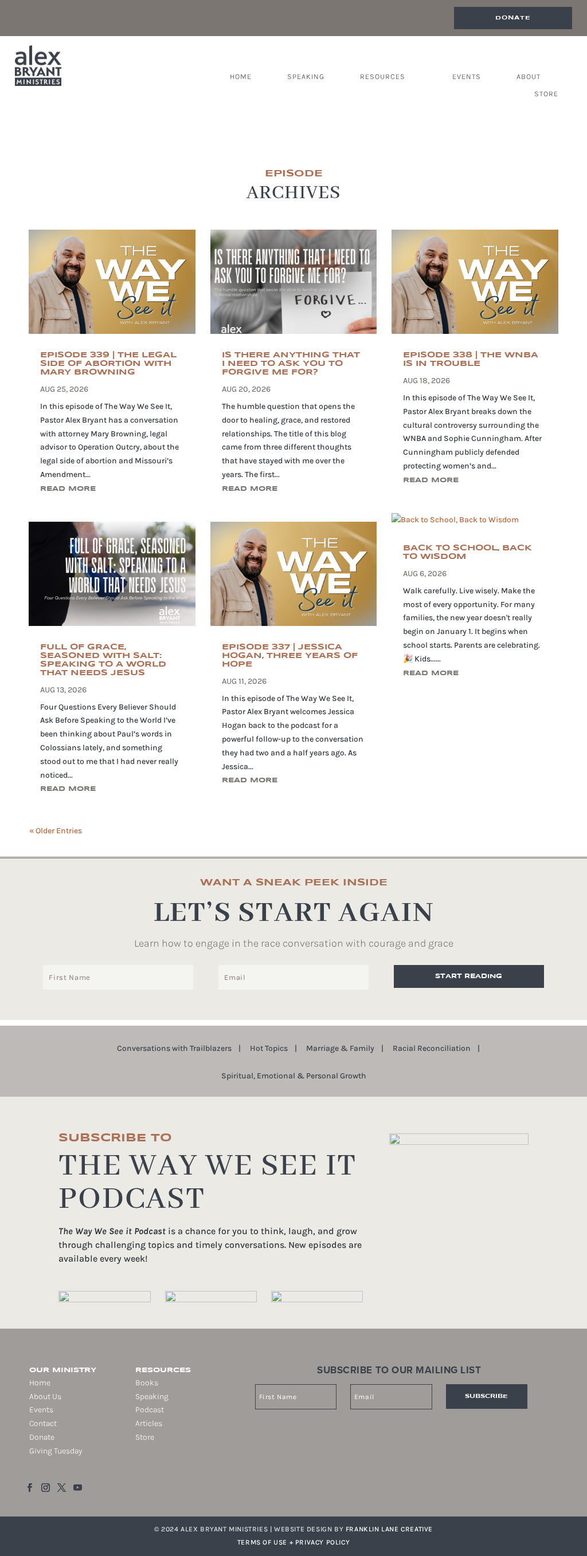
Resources (382, 77)
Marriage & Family (340, 1049)
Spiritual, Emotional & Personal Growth (293, 1076)
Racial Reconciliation (432, 1049)
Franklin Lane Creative (389, 1529)
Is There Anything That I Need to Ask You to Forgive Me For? (291, 363)
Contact (43, 1423)
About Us (45, 1396)
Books (146, 1383)
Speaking (305, 77)
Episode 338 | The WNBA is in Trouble (470, 359)
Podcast (149, 1410)
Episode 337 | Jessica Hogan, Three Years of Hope (290, 655)
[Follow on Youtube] (77, 1487)
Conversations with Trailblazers (174, 1049)
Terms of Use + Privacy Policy (293, 1542)
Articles (148, 1423)
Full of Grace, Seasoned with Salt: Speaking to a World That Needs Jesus (103, 660)
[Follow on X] (61, 1487)
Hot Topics (269, 1049)
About (528, 77)
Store (546, 94)
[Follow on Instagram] (45, 1487)
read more (68, 489)
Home (241, 77)
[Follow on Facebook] (29, 1487)
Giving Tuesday (55, 1451)
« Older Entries (55, 831)
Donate (513, 18)
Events (466, 77)
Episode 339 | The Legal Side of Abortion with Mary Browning (108, 363)
